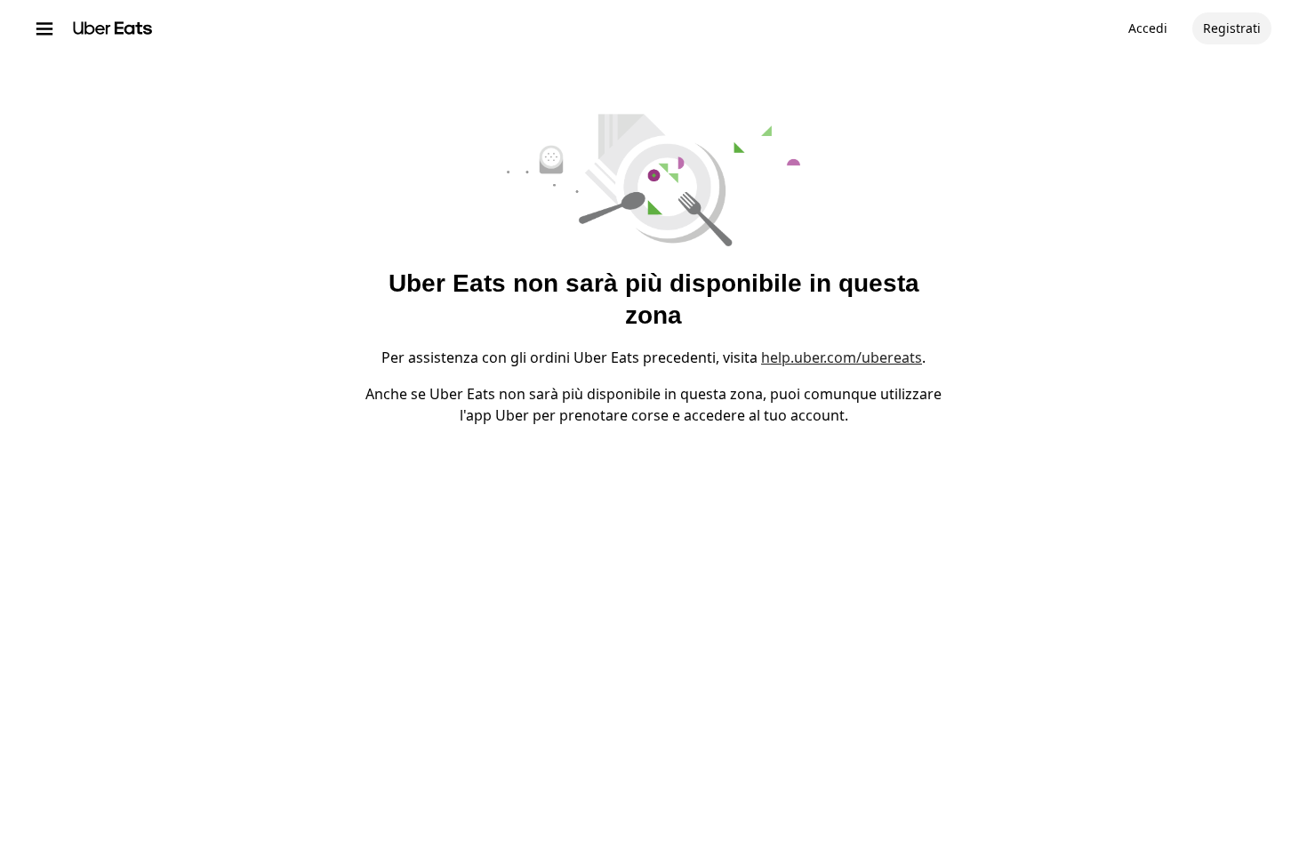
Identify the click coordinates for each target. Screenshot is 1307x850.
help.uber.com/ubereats (841, 357)
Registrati (1232, 28)
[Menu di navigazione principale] (44, 28)
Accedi (1147, 28)
